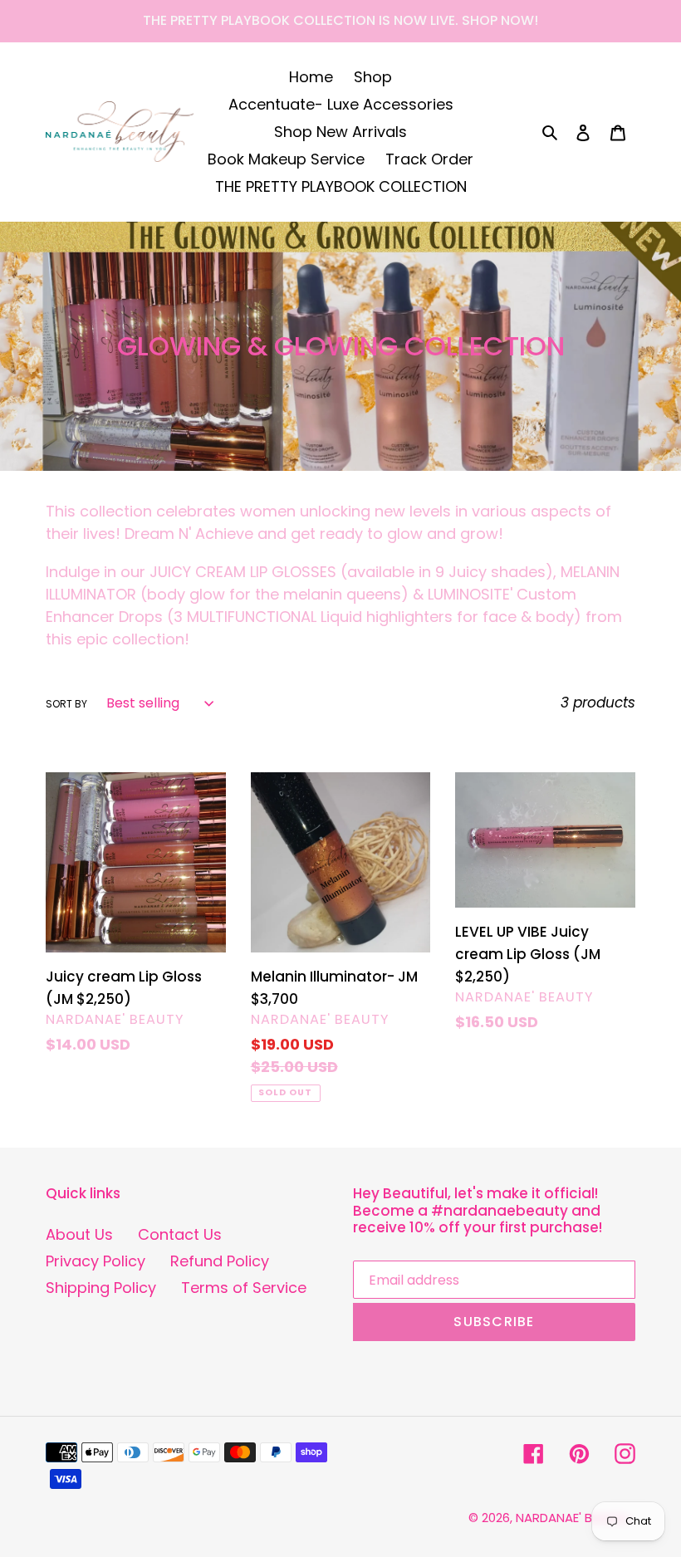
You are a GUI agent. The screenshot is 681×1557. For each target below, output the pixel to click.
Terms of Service (243, 1287)
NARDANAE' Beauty (572, 1517)
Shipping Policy (101, 1287)
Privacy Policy (95, 1261)
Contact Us (180, 1234)
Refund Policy (219, 1261)
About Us (79, 1234)
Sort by (66, 704)
